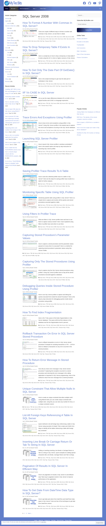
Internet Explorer (11, 57)
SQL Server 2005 (52, 36)
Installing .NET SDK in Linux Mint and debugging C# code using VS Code (12, 91)
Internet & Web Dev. (10, 26)
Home (6, 8)
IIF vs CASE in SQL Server (38, 92)
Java (8, 74)
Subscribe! (89, 30)
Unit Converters (81, 48)
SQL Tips (42, 41)
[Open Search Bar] (100, 8)
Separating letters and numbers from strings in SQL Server (13, 130)
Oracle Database (11, 76)
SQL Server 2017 (71, 38)
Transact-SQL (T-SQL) (50, 41)
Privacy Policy (68, 520)
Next (30, 513)
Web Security (10, 43)
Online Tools (43, 8)
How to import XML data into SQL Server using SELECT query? (12, 111)
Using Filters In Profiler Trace (39, 213)
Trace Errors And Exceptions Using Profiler (47, 117)
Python (9, 38)
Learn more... (43, 522)
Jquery (9, 33)
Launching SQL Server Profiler (40, 138)
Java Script (10, 30)
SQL (49, 103)
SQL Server (43, 36)
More (34, 8)
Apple (6, 21)
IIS (8, 55)
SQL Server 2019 (27, 41)
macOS (9, 23)
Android (7, 18)
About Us (41, 520)
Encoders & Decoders (83, 41)
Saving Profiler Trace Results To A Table (45, 170)
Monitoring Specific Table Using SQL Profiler (48, 192)
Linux (6, 47)
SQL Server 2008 (61, 36)
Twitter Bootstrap (11, 40)
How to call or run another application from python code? (12, 137)
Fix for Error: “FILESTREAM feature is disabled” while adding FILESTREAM (12, 163)
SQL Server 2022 (35, 41)
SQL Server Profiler (60, 132)
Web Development (24, 8)
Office (8, 60)
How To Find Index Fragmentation (42, 312)
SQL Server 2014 (53, 38)
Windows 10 (68, 153)
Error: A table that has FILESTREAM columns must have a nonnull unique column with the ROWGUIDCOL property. (13, 152)
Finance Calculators (82, 57)
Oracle (7, 71)
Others (7, 79)
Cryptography (80, 45)
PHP (8, 35)
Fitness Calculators (82, 38)
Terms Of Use (60, 520)
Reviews (7, 81)
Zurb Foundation (11, 45)
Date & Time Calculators (83, 54)
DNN (8, 28)
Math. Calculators (81, 51)
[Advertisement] (89, 83)
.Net (8, 52)
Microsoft (13, 8)
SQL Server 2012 (44, 38)
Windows (9, 64)
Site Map (53, 520)
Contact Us (47, 520)
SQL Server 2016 (62, 38)
